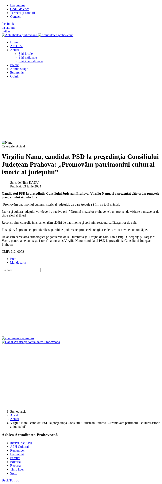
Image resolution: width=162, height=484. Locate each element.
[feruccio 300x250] (18, 338)
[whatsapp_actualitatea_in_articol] (31, 342)
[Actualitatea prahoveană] (37, 35)
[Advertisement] (81, 111)
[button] (14, 50)
